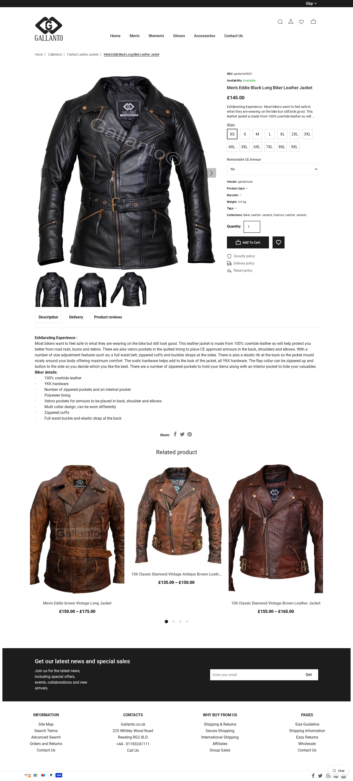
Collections (55, 54)
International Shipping (220, 737)
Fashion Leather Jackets (82, 54)
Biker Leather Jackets (257, 215)
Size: (231, 125)
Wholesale (307, 743)
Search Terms (46, 730)
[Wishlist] (301, 21)
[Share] (175, 434)
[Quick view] (115, 473)
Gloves (179, 36)
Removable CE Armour (244, 159)
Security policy (244, 256)
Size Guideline (307, 724)
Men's (135, 36)
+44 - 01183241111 (133, 744)
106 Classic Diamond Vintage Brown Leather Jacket (275, 603)
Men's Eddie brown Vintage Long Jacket (77, 603)
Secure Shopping (220, 730)
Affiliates (220, 743)
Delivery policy (243, 263)
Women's (156, 36)
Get (309, 674)
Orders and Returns (46, 743)
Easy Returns (307, 737)
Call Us (133, 750)
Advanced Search (46, 737)
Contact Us (233, 36)
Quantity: (234, 226)
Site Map (46, 724)
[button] (45, 173)
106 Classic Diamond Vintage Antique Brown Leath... (176, 574)
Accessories (204, 36)
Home (115, 36)
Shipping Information (307, 730)
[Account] (290, 21)
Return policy (242, 270)
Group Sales (220, 750)
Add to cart (251, 242)
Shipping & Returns (220, 724)
